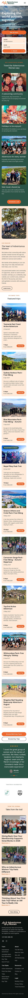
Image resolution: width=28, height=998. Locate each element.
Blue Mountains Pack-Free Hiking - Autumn (13, 420)
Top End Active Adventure (10, 607)
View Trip (20, 346)
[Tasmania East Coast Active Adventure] (14, 312)
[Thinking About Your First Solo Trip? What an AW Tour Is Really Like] (14, 886)
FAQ (16, 960)
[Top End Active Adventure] (14, 595)
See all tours (14, 32)
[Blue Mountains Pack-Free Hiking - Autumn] (14, 408)
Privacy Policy (19, 984)
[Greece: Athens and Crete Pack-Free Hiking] (14, 499)
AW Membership (19, 958)
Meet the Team (19, 952)
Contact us (18, 971)
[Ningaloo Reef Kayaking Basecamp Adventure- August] (14, 688)
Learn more (6, 288)
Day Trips (4, 959)
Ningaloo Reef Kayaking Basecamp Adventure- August (13, 702)
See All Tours (5, 962)
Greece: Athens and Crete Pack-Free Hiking (13, 512)
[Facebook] (3, 941)
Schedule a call (14, 202)
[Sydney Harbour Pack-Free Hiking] (14, 361)
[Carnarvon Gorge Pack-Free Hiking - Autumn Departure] (14, 546)
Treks (3, 974)
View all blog (14, 912)
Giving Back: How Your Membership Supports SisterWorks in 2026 (12, 838)
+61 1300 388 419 (7, 937)
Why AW (17, 955)
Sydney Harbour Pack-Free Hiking (13, 374)
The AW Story (19, 949)
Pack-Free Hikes (6, 971)
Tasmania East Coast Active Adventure (12, 325)
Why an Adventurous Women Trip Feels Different (11, 869)
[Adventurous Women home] (10, 2)
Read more (6, 843)
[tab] (12, 775)
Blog (16, 974)
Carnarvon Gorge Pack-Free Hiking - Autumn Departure (13, 559)
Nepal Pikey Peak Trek (13, 466)
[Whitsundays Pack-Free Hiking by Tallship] (14, 641)
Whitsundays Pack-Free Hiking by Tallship (14, 654)
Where (6, 39)
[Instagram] (6, 941)
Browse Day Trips (14, 739)
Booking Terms (19, 981)
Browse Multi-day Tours (14, 734)
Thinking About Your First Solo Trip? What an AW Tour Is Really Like (13, 900)
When (5, 45)
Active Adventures (7, 968)
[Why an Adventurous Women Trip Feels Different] (14, 855)
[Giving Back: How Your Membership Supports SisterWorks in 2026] (14, 824)
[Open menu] (24, 2)
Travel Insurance (19, 986)
